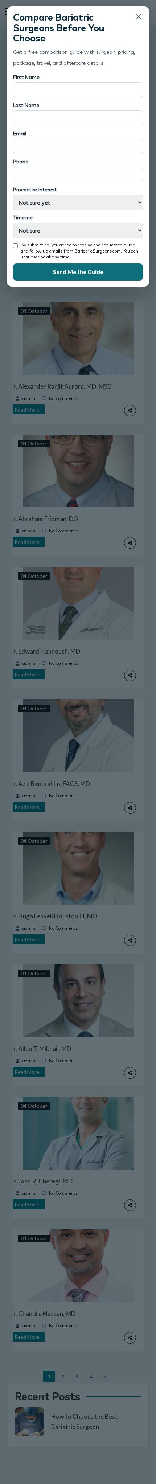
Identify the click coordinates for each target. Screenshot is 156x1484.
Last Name (26, 105)
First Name (26, 77)
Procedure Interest (35, 189)
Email (19, 133)
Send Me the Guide (78, 271)
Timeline (23, 217)
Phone (20, 161)
